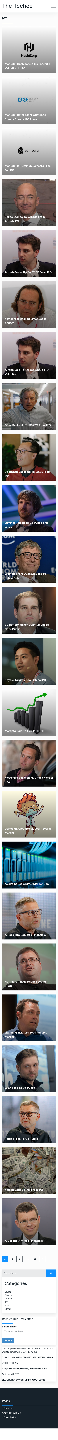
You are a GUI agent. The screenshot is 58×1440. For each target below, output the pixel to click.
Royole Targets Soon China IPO (25, 680)
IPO (6, 1302)
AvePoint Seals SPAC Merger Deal (27, 884)
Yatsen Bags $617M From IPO (24, 1189)
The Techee (17, 6)
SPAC (8, 1309)
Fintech (8, 1295)
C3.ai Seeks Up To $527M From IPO (28, 425)
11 (35, 1259)
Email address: (9, 1327)
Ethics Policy (10, 1417)
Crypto (8, 1292)
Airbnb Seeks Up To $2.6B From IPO (28, 272)
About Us (8, 1408)
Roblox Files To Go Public (21, 1138)
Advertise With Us (12, 1413)
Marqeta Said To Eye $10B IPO (24, 731)
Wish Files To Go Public (20, 1087)
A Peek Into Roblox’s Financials (25, 935)
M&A (7, 1305)
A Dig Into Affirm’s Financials (24, 1240)
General (8, 1299)
